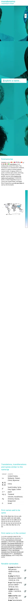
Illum (9, 516)
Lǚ (17, 521)
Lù (10, 519)
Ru (15, 525)
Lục (9, 523)
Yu (19, 525)
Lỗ (2, 523)
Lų (10, 521)
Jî (14, 516)
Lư (12, 521)
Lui (12, 518)
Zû (2, 526)
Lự (2, 525)
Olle (7, 525)
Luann (8, 518)
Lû (18, 519)
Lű (8, 521)
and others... (13, 164)
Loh (20, 516)
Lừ (16, 523)
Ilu (12, 516)
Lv (6, 519)
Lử (18, 523)
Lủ (11, 523)
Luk (15, 518)
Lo (17, 516)
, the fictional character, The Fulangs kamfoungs (12, 542)
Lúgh (15, 519)
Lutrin (3, 519)
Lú (12, 519)
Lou (5, 518)
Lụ (6, 523)
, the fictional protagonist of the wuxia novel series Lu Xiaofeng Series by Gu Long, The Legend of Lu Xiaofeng (12, 547)
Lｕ (4, 525)
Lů (6, 521)
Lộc (4, 523)
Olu (10, 525)
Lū (2, 521)
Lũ (20, 519)
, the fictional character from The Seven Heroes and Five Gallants (12, 551)
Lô (8, 519)
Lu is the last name (16, 183)
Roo (13, 525)
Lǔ (14, 521)
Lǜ (19, 521)
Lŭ (4, 521)
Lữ (20, 523)
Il (4, 516)
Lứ (13, 523)
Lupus (18, 518)
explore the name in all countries (11, 177)
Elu (2, 516)
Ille (6, 516)
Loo (2, 518)
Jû (15, 516)
